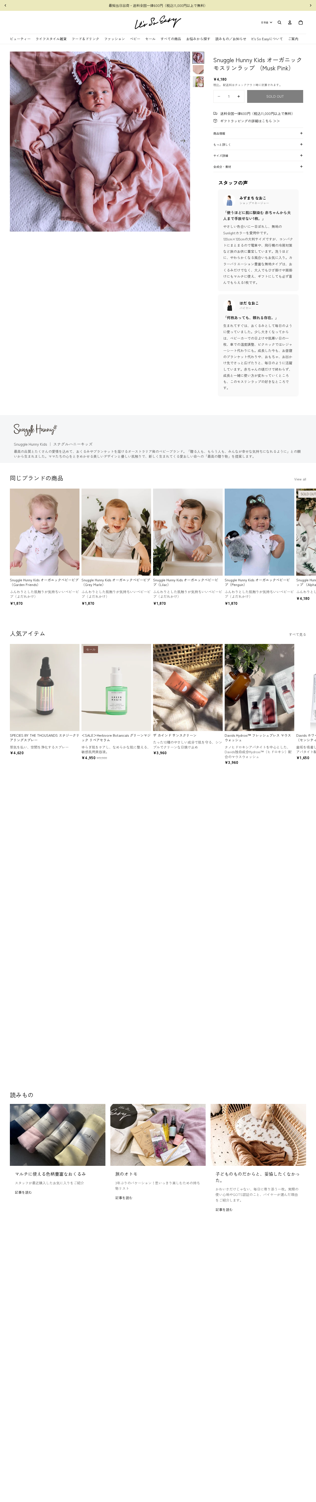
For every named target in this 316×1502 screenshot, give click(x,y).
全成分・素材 (222, 167)
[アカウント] (289, 22)
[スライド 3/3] (198, 81)
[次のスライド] (310, 5)
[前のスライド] (5, 5)
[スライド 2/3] (198, 69)
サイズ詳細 (220, 155)
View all (300, 478)
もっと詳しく (222, 144)
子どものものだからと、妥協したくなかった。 (258, 1177)
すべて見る (297, 634)
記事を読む (23, 1192)
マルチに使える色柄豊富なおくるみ (50, 1174)
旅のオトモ (126, 1174)
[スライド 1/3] (198, 57)
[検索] (279, 22)
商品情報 (219, 133)
